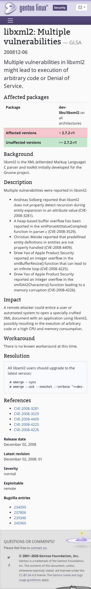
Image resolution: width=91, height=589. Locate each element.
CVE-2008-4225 (26, 424)
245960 (20, 523)
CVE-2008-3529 (26, 413)
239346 (20, 517)
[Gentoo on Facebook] (7, 566)
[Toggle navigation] (10, 20)
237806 (20, 512)
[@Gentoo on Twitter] (7, 558)
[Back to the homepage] (26, 8)
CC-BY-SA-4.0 (27, 575)
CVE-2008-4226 (26, 429)
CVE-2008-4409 (26, 419)
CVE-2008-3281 (26, 408)
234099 (20, 507)
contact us (39, 548)
